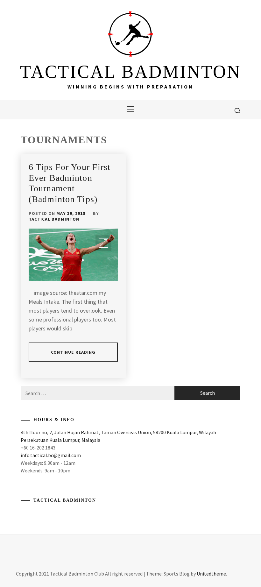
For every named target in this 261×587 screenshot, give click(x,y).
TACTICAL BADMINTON (130, 71)
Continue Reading (73, 352)
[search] (237, 110)
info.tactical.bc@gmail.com (51, 455)
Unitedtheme (211, 573)
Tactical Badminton (54, 219)
